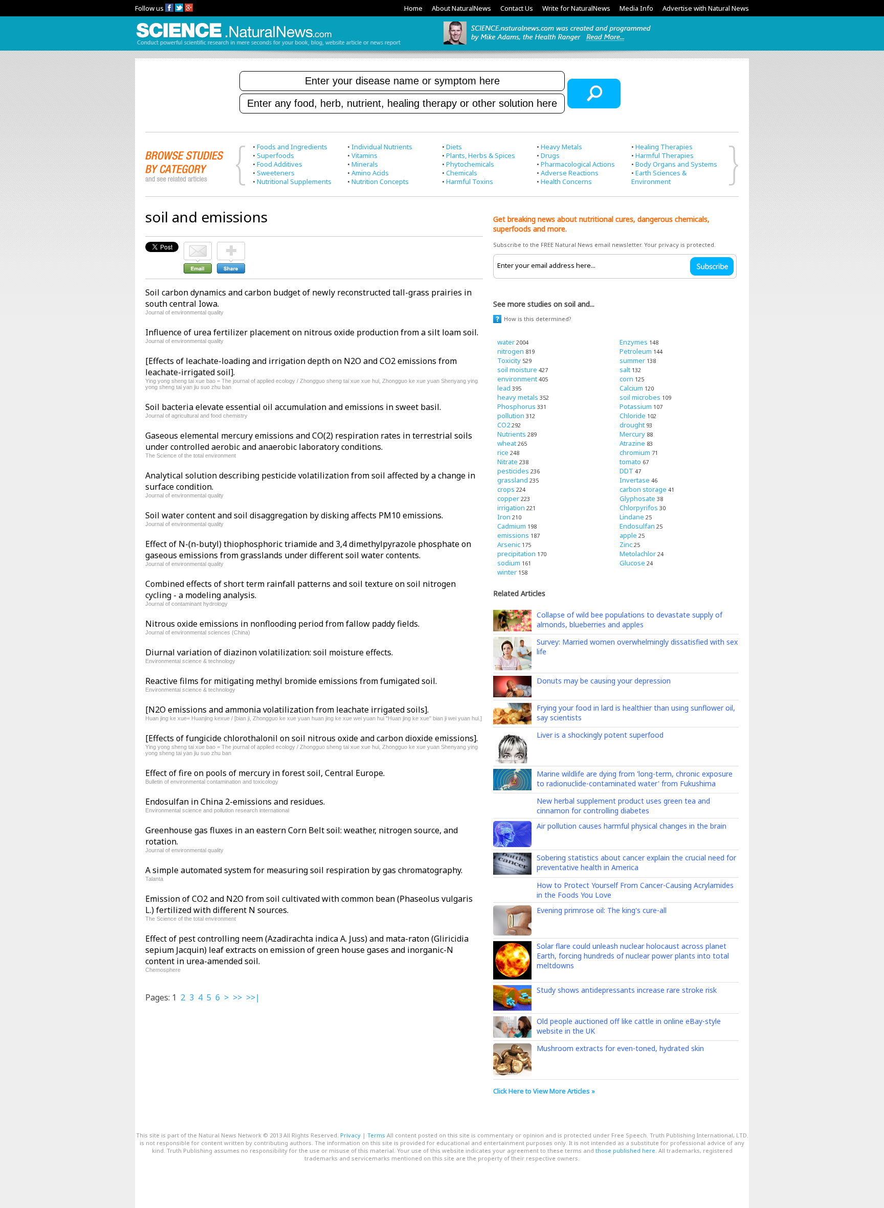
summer (632, 360)
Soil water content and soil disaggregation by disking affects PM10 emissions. (294, 515)
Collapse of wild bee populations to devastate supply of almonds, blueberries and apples (629, 619)
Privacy (350, 1135)
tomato (630, 461)
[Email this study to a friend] (198, 246)
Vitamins (364, 155)
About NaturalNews (461, 8)
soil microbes (640, 397)
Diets (454, 146)
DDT (626, 470)
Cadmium (511, 526)
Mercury (632, 434)
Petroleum (636, 351)
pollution (510, 415)
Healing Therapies (664, 146)
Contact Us (516, 8)
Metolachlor (638, 553)
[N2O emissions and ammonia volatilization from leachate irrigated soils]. (287, 709)
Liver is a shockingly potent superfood (600, 735)
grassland (512, 480)
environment (517, 378)
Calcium (631, 388)
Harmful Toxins (469, 181)
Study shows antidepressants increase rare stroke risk (627, 990)
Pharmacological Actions (578, 164)
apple (628, 535)
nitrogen (510, 351)
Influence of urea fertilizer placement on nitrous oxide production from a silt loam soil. (311, 332)
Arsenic (508, 544)
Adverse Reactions (570, 172)
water (506, 342)
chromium (635, 452)
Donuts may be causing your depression (604, 681)
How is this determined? (537, 319)
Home (413, 8)
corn (626, 378)
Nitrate (507, 461)
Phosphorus (516, 406)
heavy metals (517, 397)
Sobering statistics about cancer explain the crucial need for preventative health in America (636, 862)
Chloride (633, 415)
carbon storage (643, 489)
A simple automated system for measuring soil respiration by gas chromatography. (303, 870)
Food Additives (279, 164)
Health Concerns (566, 181)
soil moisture (517, 369)
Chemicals (461, 172)
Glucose (632, 562)
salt (625, 369)
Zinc (626, 544)
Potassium (636, 406)
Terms (376, 1135)
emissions (513, 535)
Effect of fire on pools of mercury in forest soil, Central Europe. (265, 773)
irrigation (511, 507)
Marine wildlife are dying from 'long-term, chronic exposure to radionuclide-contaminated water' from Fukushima (635, 778)
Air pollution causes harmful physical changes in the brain (631, 826)
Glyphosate (637, 498)
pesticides (513, 470)
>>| (253, 997)
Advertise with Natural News (705, 8)
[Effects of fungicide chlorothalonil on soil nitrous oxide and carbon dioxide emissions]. (311, 738)
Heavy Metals (561, 146)
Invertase (635, 480)
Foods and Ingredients (292, 146)
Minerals (364, 164)
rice (503, 452)
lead (504, 388)
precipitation (516, 553)
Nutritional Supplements (294, 181)
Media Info (636, 8)
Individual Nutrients (381, 146)
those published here (625, 1150)
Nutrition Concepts (380, 181)
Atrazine (632, 443)
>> (237, 997)
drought (632, 424)
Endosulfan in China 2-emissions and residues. (235, 801)
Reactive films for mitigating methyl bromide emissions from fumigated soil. (291, 681)
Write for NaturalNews (576, 8)
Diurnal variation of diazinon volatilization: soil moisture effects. (269, 652)
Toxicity (509, 360)
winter (507, 572)
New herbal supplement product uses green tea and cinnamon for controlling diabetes (623, 805)
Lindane (632, 516)
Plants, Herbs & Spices (480, 155)
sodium (508, 562)
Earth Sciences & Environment (659, 177)
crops (506, 489)
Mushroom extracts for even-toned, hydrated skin (620, 1048)
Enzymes (634, 342)
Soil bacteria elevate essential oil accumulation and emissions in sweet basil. (293, 407)
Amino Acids (370, 172)
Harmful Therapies (664, 155)
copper (508, 498)
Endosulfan (637, 526)
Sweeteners (276, 172)
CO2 (503, 424)
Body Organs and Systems (676, 164)
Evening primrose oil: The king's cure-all (602, 910)
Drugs (550, 155)
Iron (504, 516)
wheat (506, 443)
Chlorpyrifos (639, 507)
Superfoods (275, 155)
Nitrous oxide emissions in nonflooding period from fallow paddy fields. (282, 623)
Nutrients (511, 434)
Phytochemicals (470, 164)
